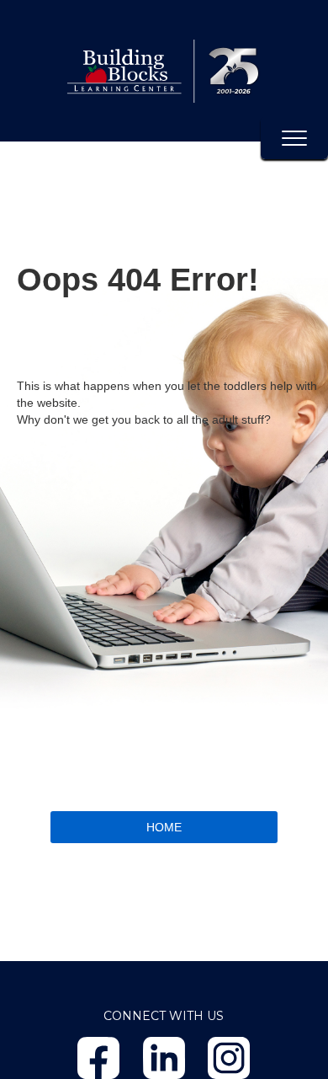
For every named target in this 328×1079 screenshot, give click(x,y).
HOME (164, 827)
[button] (294, 138)
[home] (164, 71)
